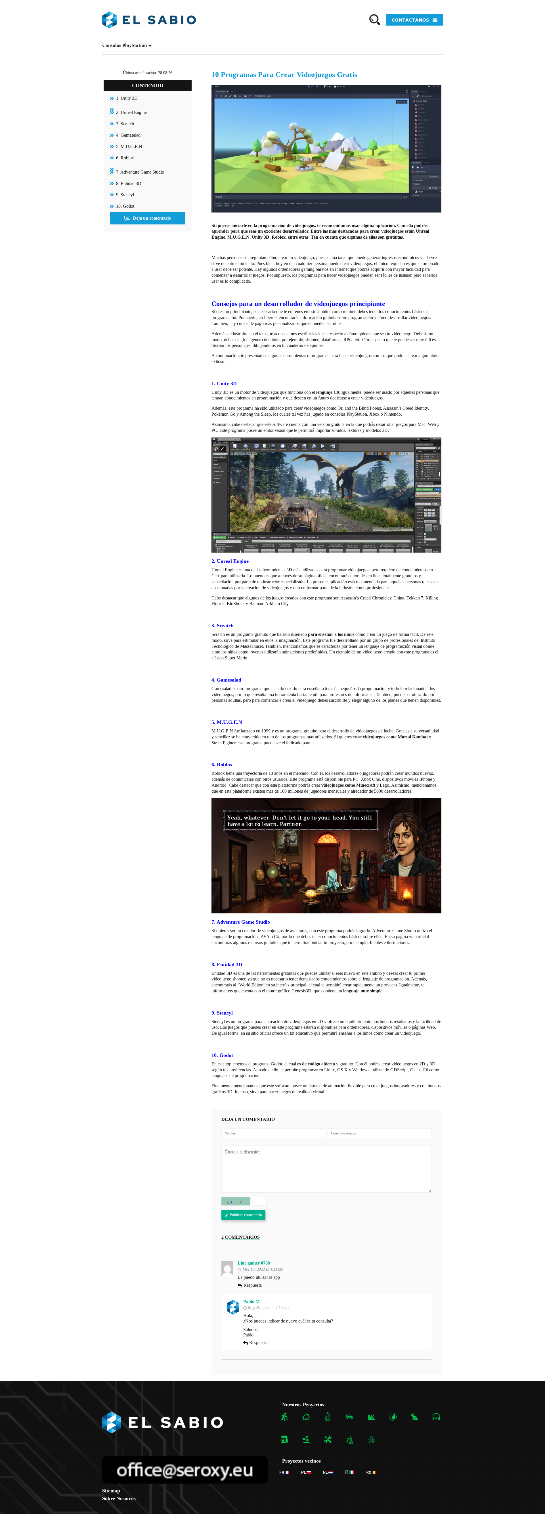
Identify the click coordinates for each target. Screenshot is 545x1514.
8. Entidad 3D (128, 183)
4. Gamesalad (128, 135)
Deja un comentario (152, 218)
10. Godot (125, 206)
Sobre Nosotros (119, 1498)
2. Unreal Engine (131, 112)
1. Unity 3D (127, 98)
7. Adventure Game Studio (140, 172)
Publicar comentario (246, 1215)
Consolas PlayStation (124, 45)
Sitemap (111, 1491)
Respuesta (253, 1285)
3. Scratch (125, 123)
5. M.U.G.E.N (129, 146)
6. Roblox (125, 157)
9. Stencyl (125, 194)
